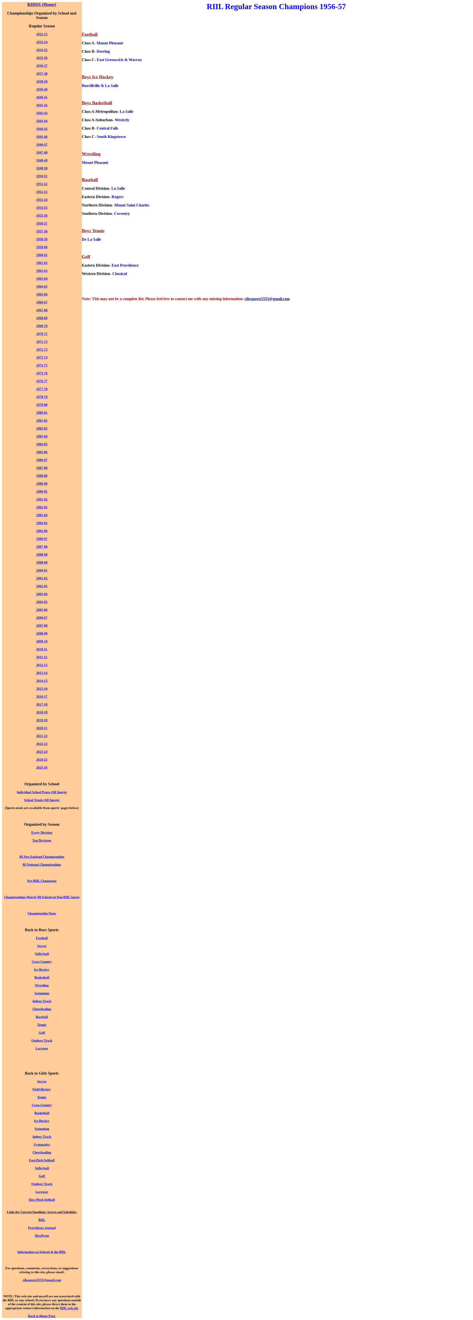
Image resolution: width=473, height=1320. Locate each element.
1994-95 (42, 523)
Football (42, 938)
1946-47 (42, 144)
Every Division (41, 832)
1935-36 (42, 58)
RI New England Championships (41, 856)
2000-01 (42, 570)
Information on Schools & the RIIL (41, 1252)
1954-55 (42, 207)
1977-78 (42, 389)
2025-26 (42, 767)
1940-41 (42, 97)
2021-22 (42, 736)
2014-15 (42, 681)
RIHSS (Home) (41, 4)
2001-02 (42, 578)
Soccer (42, 946)
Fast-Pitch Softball (42, 1160)
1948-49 (42, 160)
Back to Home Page (41, 1316)
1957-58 (42, 231)
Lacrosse (41, 1048)
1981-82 (42, 420)
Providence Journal (42, 1228)
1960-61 (42, 255)
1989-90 (42, 483)
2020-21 (42, 728)
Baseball (42, 1017)
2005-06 (42, 610)
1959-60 (42, 247)
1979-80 (42, 405)
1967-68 (42, 310)
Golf (42, 1032)
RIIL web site (69, 1308)
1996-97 (42, 539)
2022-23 (42, 744)
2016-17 (42, 696)
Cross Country (42, 961)
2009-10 (42, 641)
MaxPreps (42, 1235)
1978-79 (42, 397)
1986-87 (42, 460)
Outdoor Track (41, 1040)
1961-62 (42, 263)
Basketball (41, 977)
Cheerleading (42, 1009)
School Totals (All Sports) (41, 800)
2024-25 (42, 759)
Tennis (41, 1025)
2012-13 (42, 665)
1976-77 (42, 381)
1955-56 (42, 215)
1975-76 (42, 373)
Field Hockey (42, 1089)
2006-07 (42, 617)
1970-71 (42, 334)
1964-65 (42, 286)
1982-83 (42, 428)
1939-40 (42, 89)
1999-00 (42, 562)
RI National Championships (42, 864)
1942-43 (42, 113)
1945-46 (42, 136)
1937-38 (42, 73)
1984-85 (42, 444)
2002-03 (42, 586)
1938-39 (42, 81)
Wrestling (42, 985)
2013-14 (42, 673)
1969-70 (42, 326)
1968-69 (42, 318)
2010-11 (41, 649)
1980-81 (42, 412)
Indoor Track (42, 1001)
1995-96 (42, 531)
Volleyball (42, 954)
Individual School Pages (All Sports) (42, 792)
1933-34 (42, 42)
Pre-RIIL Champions (41, 881)
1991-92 (42, 499)
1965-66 (42, 294)
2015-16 (42, 688)
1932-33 (42, 34)
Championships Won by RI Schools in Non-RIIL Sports (42, 897)
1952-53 (42, 192)
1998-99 (42, 554)
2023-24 (42, 752)
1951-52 (42, 184)
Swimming (41, 993)
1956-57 (42, 223)
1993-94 (42, 515)
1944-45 (42, 129)
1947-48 (42, 152)
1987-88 (42, 468)
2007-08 (42, 625)
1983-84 (42, 436)
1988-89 (42, 476)
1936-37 (42, 66)
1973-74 (42, 357)
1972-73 (42, 349)
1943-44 (42, 121)
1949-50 (42, 168)
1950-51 (42, 176)
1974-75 (42, 365)
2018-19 (42, 712)
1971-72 (42, 341)
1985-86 (42, 452)
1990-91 (42, 491)
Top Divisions (41, 840)
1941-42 (42, 105)
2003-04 (42, 594)
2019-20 (42, 720)
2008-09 (42, 633)
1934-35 (42, 50)
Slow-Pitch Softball (42, 1199)
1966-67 (42, 302)
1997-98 (42, 547)
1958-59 (42, 239)
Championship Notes (42, 913)
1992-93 (42, 507)
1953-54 (42, 200)
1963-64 (42, 278)
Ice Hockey (42, 969)
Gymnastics (42, 1144)
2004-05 (42, 602)
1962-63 (42, 271)
